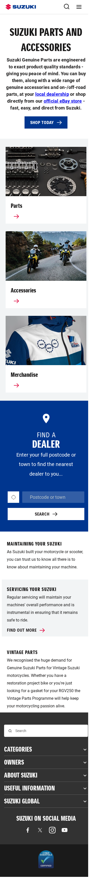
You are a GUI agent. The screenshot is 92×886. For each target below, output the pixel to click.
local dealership (52, 94)
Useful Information (29, 788)
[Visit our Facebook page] (27, 830)
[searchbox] (49, 731)
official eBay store (63, 101)
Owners (14, 762)
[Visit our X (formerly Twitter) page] (40, 830)
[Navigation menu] (79, 7)
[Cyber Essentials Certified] (46, 860)
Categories (18, 749)
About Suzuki (20, 775)
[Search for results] (10, 731)
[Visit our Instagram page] (52, 830)
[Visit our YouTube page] (64, 830)
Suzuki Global (22, 801)
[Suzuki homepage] (20, 7)
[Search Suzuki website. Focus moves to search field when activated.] (67, 7)
